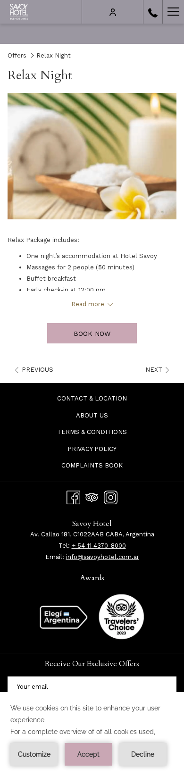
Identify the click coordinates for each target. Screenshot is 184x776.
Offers (17, 55)
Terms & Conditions (92, 431)
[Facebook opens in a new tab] (73, 496)
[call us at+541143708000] (153, 11)
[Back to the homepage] (19, 12)
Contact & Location (92, 398)
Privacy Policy (92, 448)
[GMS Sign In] (113, 11)
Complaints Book (92, 465)
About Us (92, 415)
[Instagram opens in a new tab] (110, 496)
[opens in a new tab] (121, 616)
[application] (92, 734)
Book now (92, 333)
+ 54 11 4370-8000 (99, 545)
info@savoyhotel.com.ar (102, 556)
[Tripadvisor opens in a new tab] (92, 496)
